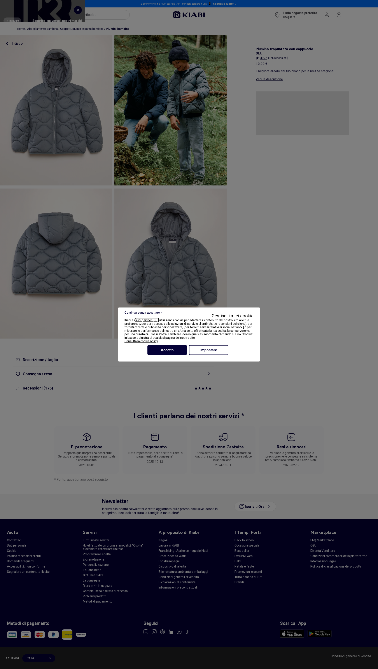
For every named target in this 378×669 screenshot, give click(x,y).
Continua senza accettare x (143, 312)
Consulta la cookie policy (141, 341)
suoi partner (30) (146, 320)
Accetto (167, 350)
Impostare (208, 350)
